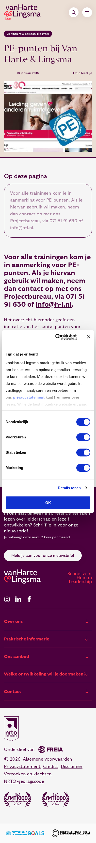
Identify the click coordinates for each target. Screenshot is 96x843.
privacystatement (29, 397)
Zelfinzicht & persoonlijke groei (28, 33)
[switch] (83, 437)
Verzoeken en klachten (28, 774)
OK (48, 503)
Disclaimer (71, 766)
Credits (50, 766)
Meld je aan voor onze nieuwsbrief (42, 556)
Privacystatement (22, 766)
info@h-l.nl (54, 304)
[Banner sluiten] (88, 337)
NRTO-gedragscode (24, 781)
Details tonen (69, 488)
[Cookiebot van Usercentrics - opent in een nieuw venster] (57, 337)
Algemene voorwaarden (47, 759)
